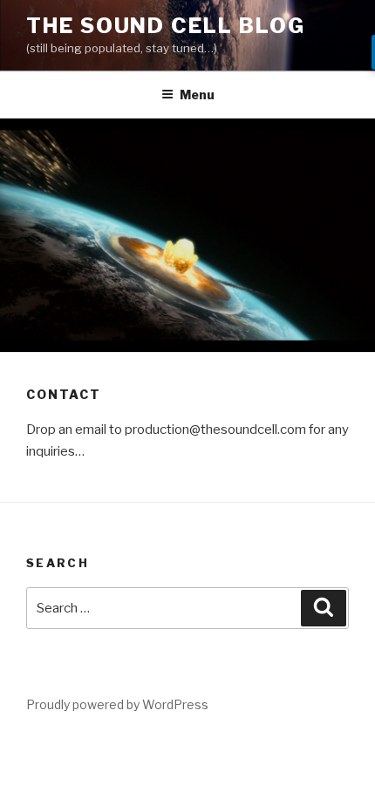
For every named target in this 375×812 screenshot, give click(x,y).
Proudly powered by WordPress (117, 704)
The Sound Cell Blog (165, 25)
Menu (197, 94)
